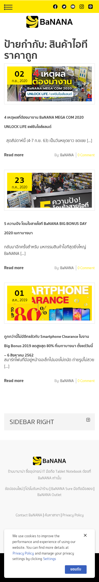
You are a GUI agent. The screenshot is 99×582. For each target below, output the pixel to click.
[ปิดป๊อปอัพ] (85, 535)
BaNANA (67, 155)
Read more (14, 154)
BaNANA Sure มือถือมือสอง (72, 488)
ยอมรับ (75, 569)
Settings (49, 558)
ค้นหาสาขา (52, 515)
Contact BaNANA (29, 515)
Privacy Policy (73, 515)
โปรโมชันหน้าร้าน (37, 488)
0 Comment (86, 155)
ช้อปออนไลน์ (14, 488)
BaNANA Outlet (49, 494)
